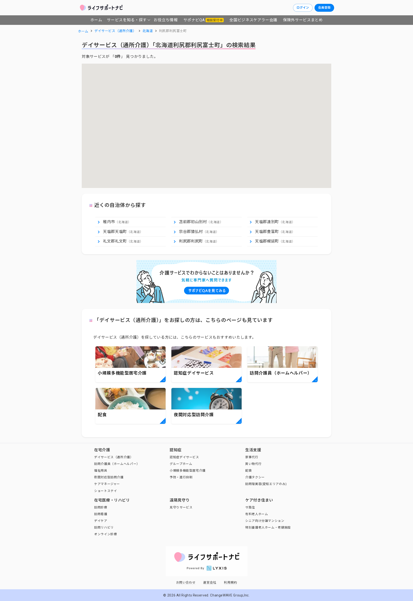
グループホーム (181, 464)
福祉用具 (100, 470)
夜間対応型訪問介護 (109, 477)
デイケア (100, 521)
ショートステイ (105, 491)
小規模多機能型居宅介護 (188, 470)
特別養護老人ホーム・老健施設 (268, 527)
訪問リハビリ (104, 527)
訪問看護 (100, 514)
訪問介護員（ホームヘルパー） (117, 464)
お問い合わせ (186, 582)
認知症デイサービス (184, 457)
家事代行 (251, 457)
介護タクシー (255, 477)
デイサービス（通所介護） (113, 457)
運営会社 (209, 582)
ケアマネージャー (107, 484)
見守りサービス (181, 507)
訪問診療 (100, 507)
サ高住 (250, 507)
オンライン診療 (105, 534)
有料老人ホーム (256, 514)
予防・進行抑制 (181, 477)
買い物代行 (253, 464)
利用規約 (230, 582)
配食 (248, 470)
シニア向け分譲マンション (264, 521)
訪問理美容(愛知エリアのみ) (266, 484)
